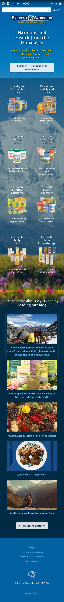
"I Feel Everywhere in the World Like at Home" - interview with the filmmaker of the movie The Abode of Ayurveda (32, 351)
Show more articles (32, 525)
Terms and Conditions (32, 552)
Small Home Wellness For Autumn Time (32, 513)
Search (56, 9)
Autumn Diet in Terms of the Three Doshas (32, 435)
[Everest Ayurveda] (32, 19)
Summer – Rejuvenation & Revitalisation (32, 67)
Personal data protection (32, 556)
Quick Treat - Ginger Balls (32, 474)
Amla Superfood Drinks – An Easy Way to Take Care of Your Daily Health (32, 395)
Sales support (32, 561)
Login (32, 547)
